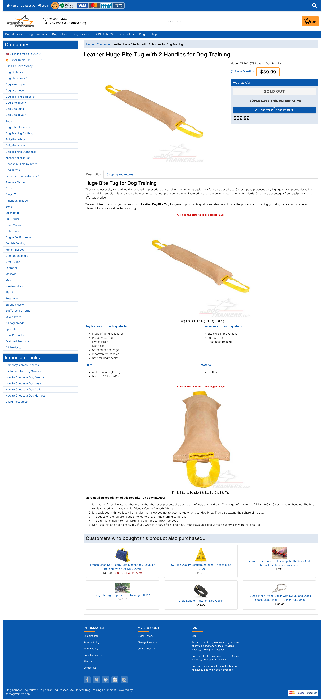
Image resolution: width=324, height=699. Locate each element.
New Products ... (16, 335)
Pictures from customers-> (22, 176)
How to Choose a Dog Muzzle (24, 377)
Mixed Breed (14, 317)
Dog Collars (59, 34)
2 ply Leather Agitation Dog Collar (201, 600)
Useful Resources (16, 401)
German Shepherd (17, 255)
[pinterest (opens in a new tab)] (105, 679)
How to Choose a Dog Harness (25, 395)
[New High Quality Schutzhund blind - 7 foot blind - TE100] (200, 555)
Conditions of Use (94, 655)
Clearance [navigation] (103, 44)
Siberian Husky (15, 304)
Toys (9, 121)
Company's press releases (22, 365)
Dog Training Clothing (20, 133)
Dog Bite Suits (15, 108)
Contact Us (28, 5)
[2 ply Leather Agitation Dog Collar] (200, 590)
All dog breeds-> (16, 323)
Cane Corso (13, 225)
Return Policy (91, 648)
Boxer (9, 206)
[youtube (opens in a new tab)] (115, 679)
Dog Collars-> (14, 72)
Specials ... (12, 329)
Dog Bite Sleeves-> (18, 127)
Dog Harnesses (37, 34)
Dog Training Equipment (21, 96)
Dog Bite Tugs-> (16, 102)
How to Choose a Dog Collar (24, 389)
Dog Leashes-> (15, 90)
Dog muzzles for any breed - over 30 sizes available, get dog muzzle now (216, 658)
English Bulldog (15, 243)
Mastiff (10, 280)
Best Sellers (126, 34)
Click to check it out (274, 110)
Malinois (11, 274)
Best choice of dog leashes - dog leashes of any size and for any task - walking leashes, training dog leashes (215, 646)
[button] (314, 6)
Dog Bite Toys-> (16, 114)
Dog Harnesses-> (17, 78)
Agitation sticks (15, 145)
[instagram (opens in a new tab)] (124, 679)
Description (93, 174)
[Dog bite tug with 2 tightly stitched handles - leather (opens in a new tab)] (200, 438)
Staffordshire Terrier (18, 310)
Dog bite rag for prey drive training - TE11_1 (122, 595)
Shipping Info (91, 635)
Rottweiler (12, 298)
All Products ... (15, 347)
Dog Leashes (81, 34)
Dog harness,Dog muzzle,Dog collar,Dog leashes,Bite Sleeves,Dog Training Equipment (61, 690)
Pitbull (10, 292)
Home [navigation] (90, 44)
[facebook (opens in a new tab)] (87, 679)
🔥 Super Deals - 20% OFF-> (24, 60)
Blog (142, 34)
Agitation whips (15, 139)
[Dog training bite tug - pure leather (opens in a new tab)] (200, 267)
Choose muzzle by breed (22, 164)
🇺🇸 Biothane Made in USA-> (23, 53)
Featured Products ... (19, 341)
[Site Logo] (21, 21)
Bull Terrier (12, 219)
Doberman (12, 231)
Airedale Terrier (15, 182)
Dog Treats (13, 170)
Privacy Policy (91, 642)
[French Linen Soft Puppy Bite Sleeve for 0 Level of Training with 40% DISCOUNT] (122, 555)
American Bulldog (17, 200)
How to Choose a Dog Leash (23, 383)
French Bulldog (15, 249)
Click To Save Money (19, 66)
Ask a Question (243, 71)
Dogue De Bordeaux (18, 237)
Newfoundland (15, 286)
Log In (45, 5)
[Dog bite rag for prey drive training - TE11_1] (122, 588)
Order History (145, 635)
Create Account (146, 648)
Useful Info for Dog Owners (22, 371)
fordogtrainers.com (18, 694)
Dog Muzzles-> (15, 84)
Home (14, 5)
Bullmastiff (12, 212)
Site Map (88, 661)
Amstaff (11, 194)
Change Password (148, 642)
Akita (9, 188)
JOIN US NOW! (104, 34)
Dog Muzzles (13, 34)
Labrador (11, 268)
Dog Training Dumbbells (21, 151)
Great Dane (13, 261)
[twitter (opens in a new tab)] (96, 679)
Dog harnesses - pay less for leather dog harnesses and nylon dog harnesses (215, 668)
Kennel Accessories (18, 157)
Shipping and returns (120, 174)
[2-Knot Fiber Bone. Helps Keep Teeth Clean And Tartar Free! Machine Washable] (279, 553)
